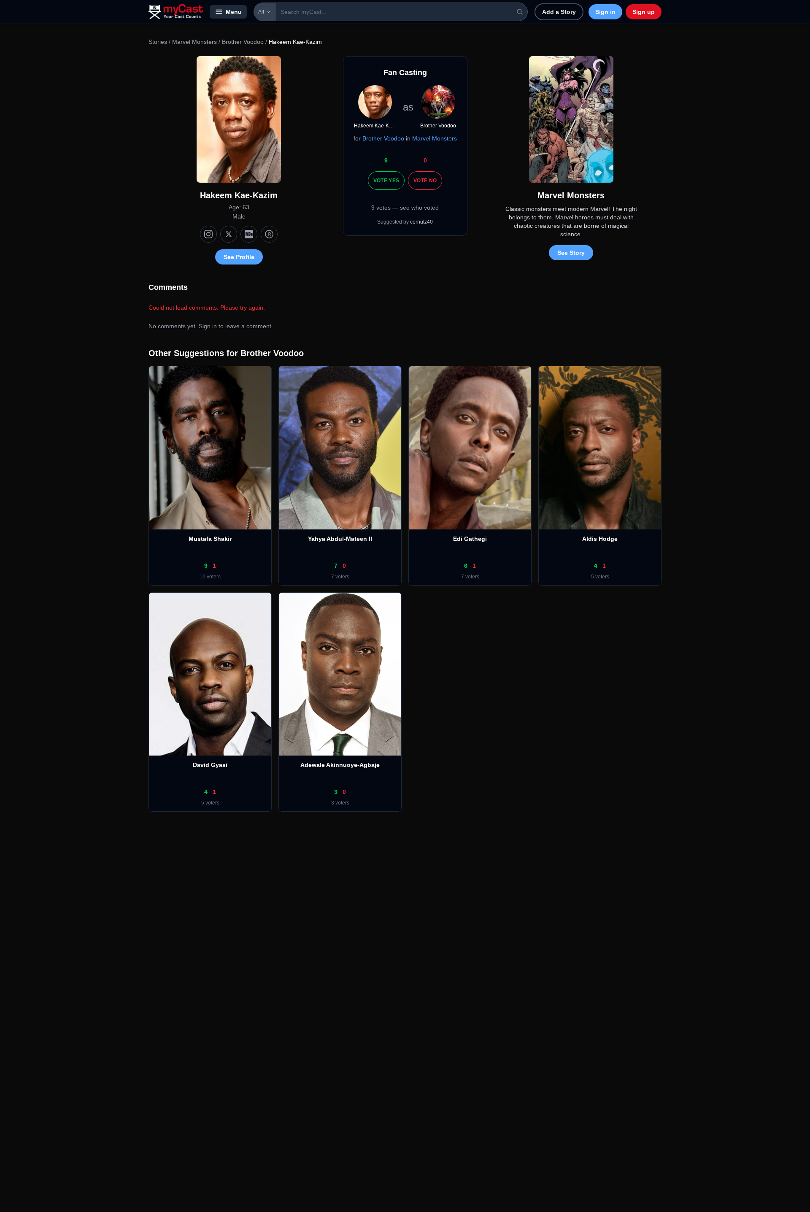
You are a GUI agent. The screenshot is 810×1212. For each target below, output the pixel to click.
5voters (600, 577)
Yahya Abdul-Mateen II (340, 538)
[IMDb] (248, 234)
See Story (571, 252)
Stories (157, 41)
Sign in (605, 11)
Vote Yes (386, 181)
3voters (340, 803)
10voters (210, 577)
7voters (340, 577)
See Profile (239, 257)
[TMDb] (269, 234)
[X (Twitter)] (228, 234)
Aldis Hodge (600, 538)
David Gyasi (210, 764)
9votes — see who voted (405, 207)
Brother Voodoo (243, 41)
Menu (234, 11)
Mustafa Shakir (210, 538)
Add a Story (559, 11)
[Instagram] (208, 234)
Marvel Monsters (194, 41)
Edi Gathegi (470, 538)
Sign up (643, 11)
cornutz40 (421, 222)
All (261, 12)
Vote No (425, 181)
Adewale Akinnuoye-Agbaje (340, 764)
